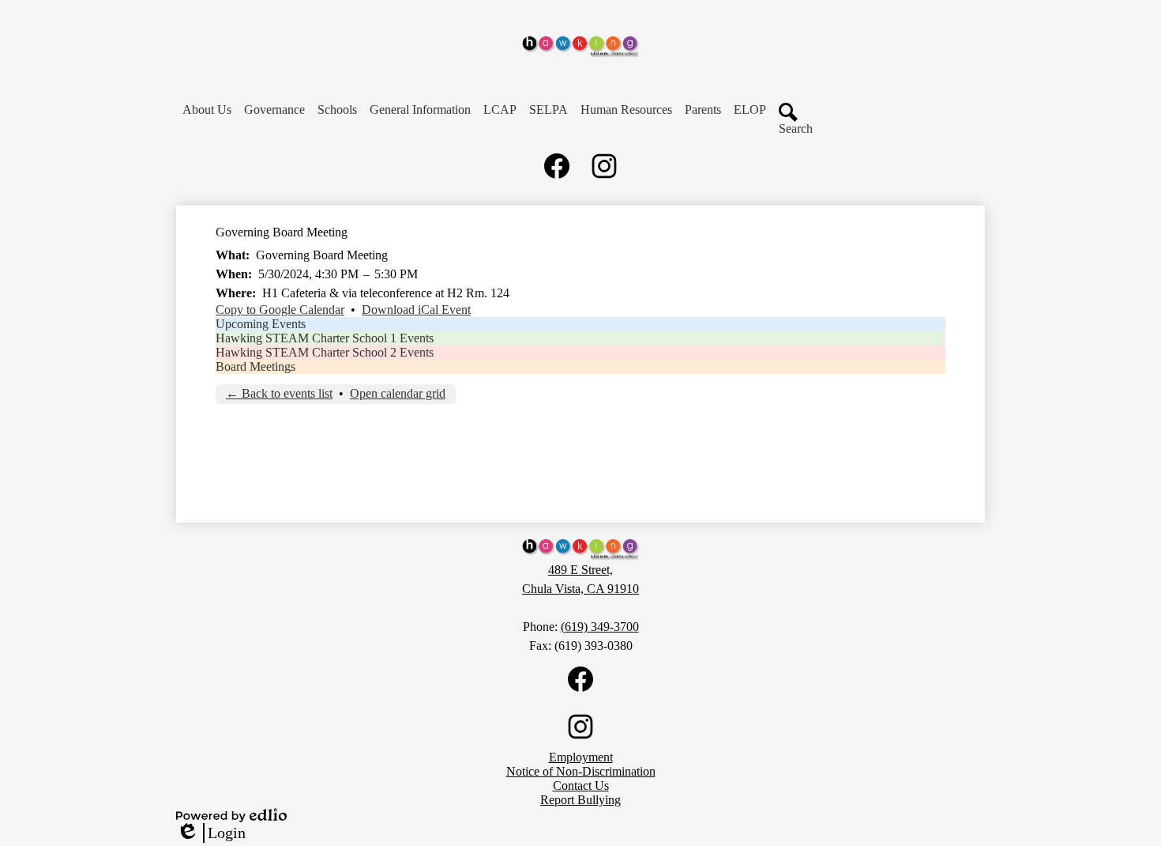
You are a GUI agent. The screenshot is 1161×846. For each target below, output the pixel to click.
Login (211, 833)
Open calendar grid (397, 393)
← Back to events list (279, 393)
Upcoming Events (261, 323)
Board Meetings (255, 366)
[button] (207, 109)
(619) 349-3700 (600, 626)
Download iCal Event (416, 309)
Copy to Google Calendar (280, 309)
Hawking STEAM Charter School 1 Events (325, 338)
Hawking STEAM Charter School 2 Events (325, 352)
